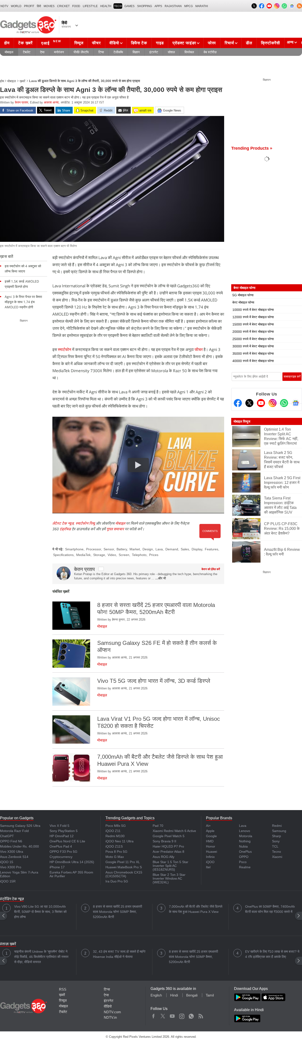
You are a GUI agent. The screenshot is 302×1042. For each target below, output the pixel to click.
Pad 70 (158, 826)
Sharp (276, 836)
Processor (93, 549)
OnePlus (245, 851)
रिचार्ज (229, 43)
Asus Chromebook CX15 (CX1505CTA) (123, 874)
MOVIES (49, 6)
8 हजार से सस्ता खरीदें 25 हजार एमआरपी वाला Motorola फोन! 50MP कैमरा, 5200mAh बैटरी (117, 912)
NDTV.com (112, 1012)
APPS (158, 6)
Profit (29, 6)
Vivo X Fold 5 (59, 826)
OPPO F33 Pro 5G (63, 851)
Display (197, 549)
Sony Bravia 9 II (164, 841)
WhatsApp (191, 1015)
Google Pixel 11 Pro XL (122, 862)
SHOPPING (144, 6)
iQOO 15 (6, 862)
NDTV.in (110, 1017)
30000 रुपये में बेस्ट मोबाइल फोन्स (253, 346)
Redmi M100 (115, 836)
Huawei (211, 851)
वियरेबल (189, 52)
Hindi (174, 995)
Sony (276, 841)
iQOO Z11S (114, 846)
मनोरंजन (59, 52)
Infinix (210, 857)
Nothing (245, 841)
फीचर (96, 43)
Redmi (277, 826)
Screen (124, 555)
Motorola (245, 836)
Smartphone (74, 549)
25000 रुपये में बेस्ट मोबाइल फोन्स (253, 339)
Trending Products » (251, 148)
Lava (159, 549)
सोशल (171, 52)
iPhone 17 (57, 867)
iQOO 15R (8, 881)
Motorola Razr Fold (14, 831)
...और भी (160, 578)
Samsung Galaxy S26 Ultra (20, 826)
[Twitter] (249, 403)
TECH (118, 6)
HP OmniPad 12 (62, 836)
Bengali (191, 995)
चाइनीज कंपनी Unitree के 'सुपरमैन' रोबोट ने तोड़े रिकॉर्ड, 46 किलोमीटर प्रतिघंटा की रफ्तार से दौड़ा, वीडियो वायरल (41, 957)
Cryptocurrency (61, 857)
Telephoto (139, 555)
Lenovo (244, 831)
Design (148, 549)
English (156, 995)
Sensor (109, 549)
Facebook (153, 1015)
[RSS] (299, 5)
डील (249, 43)
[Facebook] (238, 403)
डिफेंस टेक (139, 43)
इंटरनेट (153, 52)
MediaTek (83, 555)
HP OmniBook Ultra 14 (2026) (72, 862)
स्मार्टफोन (64, 349)
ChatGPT (7, 836)
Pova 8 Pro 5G (116, 851)
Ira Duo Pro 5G (116, 881)
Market (135, 549)
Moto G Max (114, 857)
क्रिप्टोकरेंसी (270, 43)
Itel (208, 867)
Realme (245, 867)
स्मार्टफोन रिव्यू (85, 523)
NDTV (4, 6)
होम (6, 43)
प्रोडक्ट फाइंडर (184, 43)
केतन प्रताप (21, 102)
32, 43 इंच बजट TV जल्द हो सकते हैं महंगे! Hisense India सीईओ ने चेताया (119, 954)
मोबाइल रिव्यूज (242, 421)
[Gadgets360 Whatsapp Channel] (284, 403)
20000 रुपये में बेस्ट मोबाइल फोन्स (253, 332)
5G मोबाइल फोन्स (242, 295)
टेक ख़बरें (25, 43)
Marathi (201, 6)
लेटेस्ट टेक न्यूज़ (63, 523)
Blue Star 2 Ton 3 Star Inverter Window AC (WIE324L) (169, 878)
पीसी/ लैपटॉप (81, 52)
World (16, 6)
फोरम (212, 43)
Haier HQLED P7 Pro (168, 846)
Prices (153, 555)
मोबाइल (9, 52)
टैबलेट (26, 52)
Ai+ (208, 826)
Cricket (63, 6)
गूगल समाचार (115, 528)
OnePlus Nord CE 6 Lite (67, 841)
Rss (200, 1015)
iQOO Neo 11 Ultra (119, 841)
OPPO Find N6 (11, 841)
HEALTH (105, 6)
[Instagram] (272, 403)
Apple (210, 831)
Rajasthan (173, 6)
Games (129, 6)
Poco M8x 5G (115, 826)
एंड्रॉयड (65, 528)
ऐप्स (42, 52)
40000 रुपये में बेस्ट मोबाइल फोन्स (253, 361)
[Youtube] (261, 403)
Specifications (63, 555)
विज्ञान (136, 52)
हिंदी (39, 6)
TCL (275, 846)
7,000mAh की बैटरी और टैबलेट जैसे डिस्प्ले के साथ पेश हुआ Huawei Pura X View (195, 909)
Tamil (210, 995)
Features (211, 549)
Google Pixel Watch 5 (169, 836)
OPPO (243, 857)
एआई (51, 42)
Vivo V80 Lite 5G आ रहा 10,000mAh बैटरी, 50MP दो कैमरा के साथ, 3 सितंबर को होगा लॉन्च (40, 912)
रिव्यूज (79, 43)
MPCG (188, 6)
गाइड (160, 43)
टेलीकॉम (118, 52)
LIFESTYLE (90, 6)
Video (112, 555)
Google (211, 836)
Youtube (172, 1015)
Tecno (276, 851)
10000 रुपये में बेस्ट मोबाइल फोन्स (253, 310)
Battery (122, 549)
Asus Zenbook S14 (14, 857)
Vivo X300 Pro (10, 867)
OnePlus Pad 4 (61, 846)
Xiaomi (277, 857)
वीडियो (114, 43)
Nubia (243, 846)
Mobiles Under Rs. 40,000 (19, 846)
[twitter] (101, 569)
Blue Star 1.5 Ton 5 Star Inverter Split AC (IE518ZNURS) (170, 865)
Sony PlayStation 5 (64, 831)
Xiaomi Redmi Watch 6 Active (174, 831)
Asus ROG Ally (163, 857)
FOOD (76, 6)
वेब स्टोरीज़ (210, 52)
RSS (62, 989)
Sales (185, 549)
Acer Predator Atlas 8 (168, 851)
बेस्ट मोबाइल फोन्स (243, 302)
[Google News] (296, 403)
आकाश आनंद (51, 102)
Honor (210, 846)
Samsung (279, 831)
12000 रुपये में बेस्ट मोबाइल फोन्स (253, 317)
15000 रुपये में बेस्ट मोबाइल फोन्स (253, 324)
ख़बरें (22, 81)
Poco (243, 862)
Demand (171, 549)
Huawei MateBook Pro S (123, 867)
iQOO (210, 862)
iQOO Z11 (113, 831)
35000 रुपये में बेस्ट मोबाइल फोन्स (253, 353)
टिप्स (101, 52)
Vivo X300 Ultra (11, 851)
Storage (99, 555)
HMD (210, 841)
